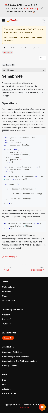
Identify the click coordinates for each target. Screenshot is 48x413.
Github (5, 315)
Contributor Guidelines (12, 352)
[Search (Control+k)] (44, 20)
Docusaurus (24, 408)
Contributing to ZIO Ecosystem (15, 356)
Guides (5, 296)
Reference (7, 291)
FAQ (4, 384)
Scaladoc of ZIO (9, 300)
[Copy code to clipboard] (43, 137)
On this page (8, 70)
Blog (4, 380)
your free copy (31, 8)
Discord (5, 319)
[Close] (42, 8)
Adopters (6, 389)
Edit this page (11, 256)
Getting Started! (9, 287)
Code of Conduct (9, 393)
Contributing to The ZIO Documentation (19, 361)
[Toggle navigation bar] (3, 20)
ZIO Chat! (42, 407)
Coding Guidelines (10, 365)
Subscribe (8, 338)
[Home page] (4, 48)
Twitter (5, 324)
